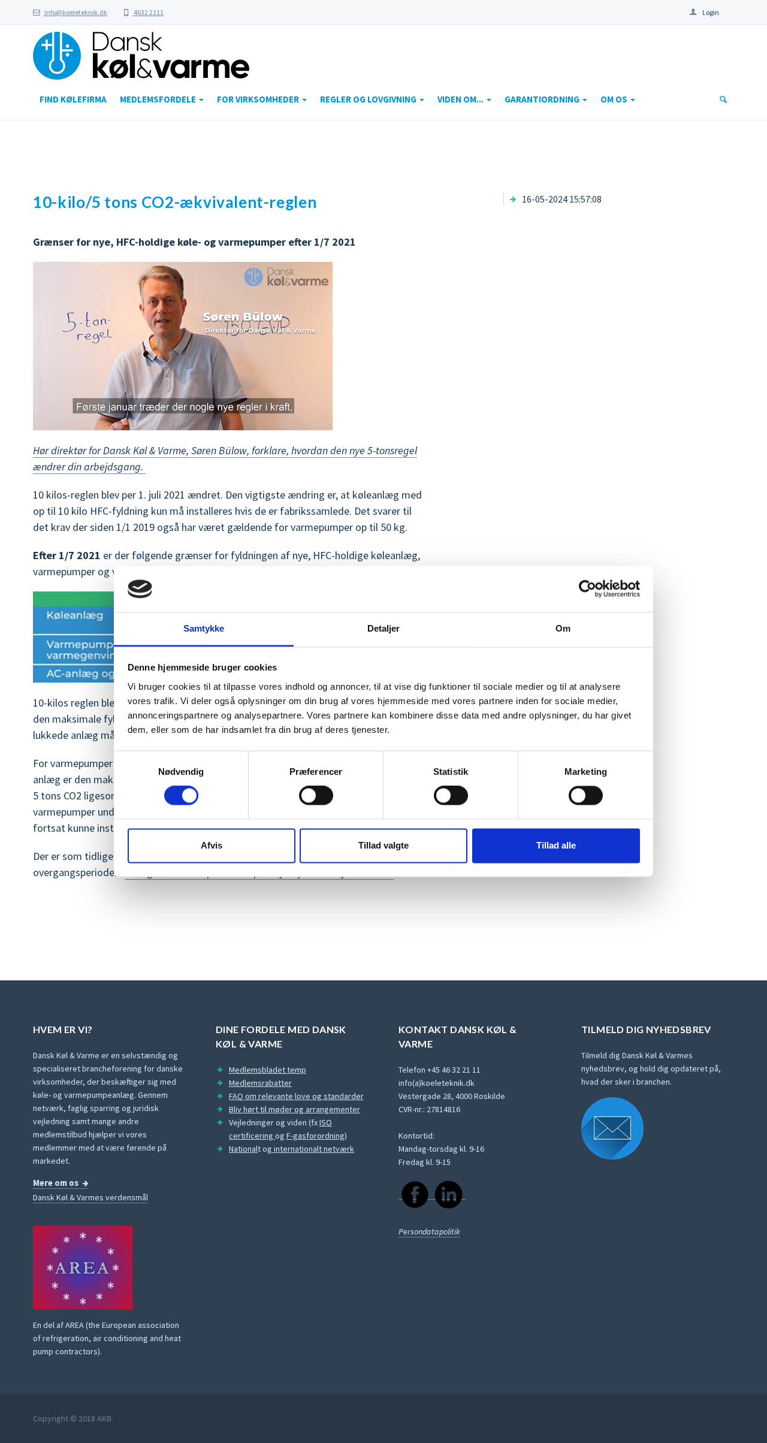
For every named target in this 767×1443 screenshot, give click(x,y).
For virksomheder (259, 99)
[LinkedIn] (448, 1194)
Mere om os (55, 1183)
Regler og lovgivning (369, 99)
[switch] (316, 795)
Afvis (211, 845)
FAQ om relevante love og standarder (296, 1096)
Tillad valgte (383, 845)
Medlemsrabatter (260, 1082)
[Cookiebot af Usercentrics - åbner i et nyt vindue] (587, 589)
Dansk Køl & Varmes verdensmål (90, 1197)
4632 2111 (148, 12)
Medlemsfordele (159, 99)
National (243, 1148)
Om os (614, 99)
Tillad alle (556, 845)
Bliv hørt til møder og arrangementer (294, 1109)
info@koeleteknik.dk (75, 12)
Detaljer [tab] (383, 628)
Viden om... (461, 99)
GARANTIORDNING (543, 99)
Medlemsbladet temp (267, 1069)
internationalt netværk (313, 1148)
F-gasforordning (315, 1135)
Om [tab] (562, 628)
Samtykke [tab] (204, 628)
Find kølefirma (73, 99)
